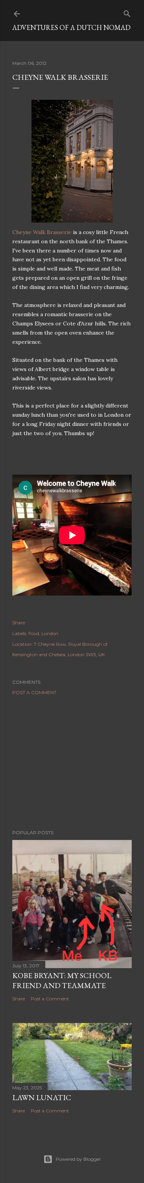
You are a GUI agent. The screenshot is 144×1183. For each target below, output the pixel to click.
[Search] (127, 12)
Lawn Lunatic (41, 1097)
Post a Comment (34, 692)
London (49, 633)
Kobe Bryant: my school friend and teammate (61, 980)
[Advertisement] (72, 762)
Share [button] (18, 622)
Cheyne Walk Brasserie (41, 232)
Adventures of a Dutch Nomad (71, 27)
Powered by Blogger (78, 1159)
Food (33, 633)
